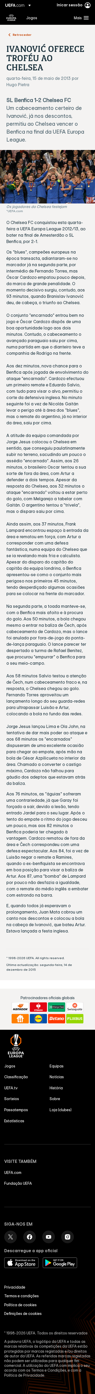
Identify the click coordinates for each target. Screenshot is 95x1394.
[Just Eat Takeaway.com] (20, 1018)
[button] (80, 18)
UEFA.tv (11, 1088)
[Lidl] (38, 1018)
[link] (32, 18)
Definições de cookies (23, 1314)
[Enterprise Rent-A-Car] (56, 1007)
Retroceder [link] (22, 34)
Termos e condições (21, 1296)
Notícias (57, 1077)
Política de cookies (20, 1305)
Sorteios (11, 1099)
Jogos (9, 1066)
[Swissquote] (74, 1007)
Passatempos (16, 1110)
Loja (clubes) (61, 1110)
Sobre (55, 1099)
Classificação (16, 1077)
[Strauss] (38, 1007)
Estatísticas (14, 1121)
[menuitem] (45, 18)
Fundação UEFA (18, 1183)
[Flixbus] (74, 1018)
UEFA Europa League (11, 17)
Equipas (57, 1066)
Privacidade (14, 1287)
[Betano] (56, 1018)
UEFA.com (12, 1172)
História (56, 1088)
